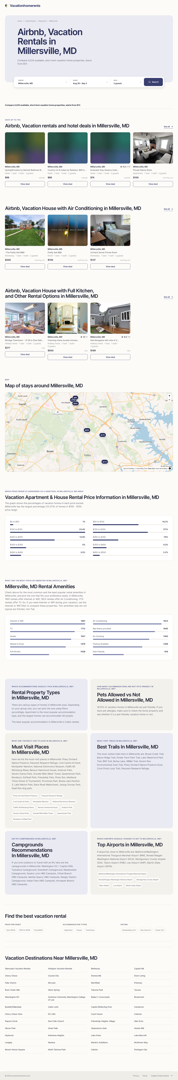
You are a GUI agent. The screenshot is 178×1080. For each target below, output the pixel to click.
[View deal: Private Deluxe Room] (153, 148)
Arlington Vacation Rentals (60, 968)
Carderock (139, 1007)
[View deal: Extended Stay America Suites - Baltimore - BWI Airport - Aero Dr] (110, 148)
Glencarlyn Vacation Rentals (17, 968)
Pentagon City (140, 1049)
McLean (51, 983)
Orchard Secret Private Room (103, 252)
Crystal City (53, 975)
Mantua (51, 1042)
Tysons (137, 990)
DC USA (51, 1014)
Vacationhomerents (25, 6)
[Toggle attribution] (169, 468)
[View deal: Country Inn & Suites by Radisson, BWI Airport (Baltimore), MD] (68, 148)
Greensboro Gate (99, 1028)
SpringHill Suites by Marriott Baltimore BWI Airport (27, 170)
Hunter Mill (139, 1028)
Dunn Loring (139, 975)
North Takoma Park (57, 1049)
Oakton (94, 1049)
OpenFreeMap (128, 468)
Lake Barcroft (140, 1035)
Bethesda (95, 968)
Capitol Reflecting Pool (101, 1007)
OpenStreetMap (162, 468)
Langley (8, 1042)
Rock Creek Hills (12, 990)
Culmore (138, 1014)
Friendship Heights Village (103, 1021)
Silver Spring (54, 990)
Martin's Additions (99, 1042)
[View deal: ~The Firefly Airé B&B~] (25, 230)
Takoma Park (97, 990)
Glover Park (10, 1028)
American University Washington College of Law (66, 998)
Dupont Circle (11, 1021)
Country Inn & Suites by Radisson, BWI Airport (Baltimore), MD (76, 170)
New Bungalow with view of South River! (108, 340)
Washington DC (12, 997)
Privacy (136, 1076)
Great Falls (53, 1028)
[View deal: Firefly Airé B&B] (68, 230)
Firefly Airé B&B (55, 252)
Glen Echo (138, 1021)
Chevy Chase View (13, 1014)
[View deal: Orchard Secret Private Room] (110, 230)
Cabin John (53, 1007)
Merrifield (95, 983)
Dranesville (96, 975)
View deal (25, 184)
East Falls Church (56, 1021)
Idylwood (9, 1035)
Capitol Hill (139, 968)
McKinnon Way (141, 1042)
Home (20, 21)
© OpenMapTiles (141, 468)
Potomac (138, 983)
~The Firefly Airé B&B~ (15, 252)
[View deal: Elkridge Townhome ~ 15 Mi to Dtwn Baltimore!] (25, 318)
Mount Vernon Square (15, 1049)
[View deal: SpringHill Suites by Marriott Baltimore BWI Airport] (25, 148)
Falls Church (10, 983)
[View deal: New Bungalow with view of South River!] (110, 318)
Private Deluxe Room (142, 170)
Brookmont (139, 997)
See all (168, 126)
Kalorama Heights (56, 1035)
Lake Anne (96, 1035)
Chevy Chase (11, 975)
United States (30, 21)
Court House (96, 1014)
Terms (145, 1076)
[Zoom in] (169, 396)
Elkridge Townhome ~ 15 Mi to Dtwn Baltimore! (26, 340)
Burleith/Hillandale (13, 1007)
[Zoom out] (169, 400)
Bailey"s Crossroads (100, 997)
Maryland (42, 21)
